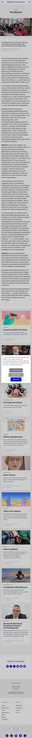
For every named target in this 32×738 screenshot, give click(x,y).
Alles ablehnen (16, 370)
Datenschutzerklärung (16, 365)
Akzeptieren (16, 379)
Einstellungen (16, 375)
